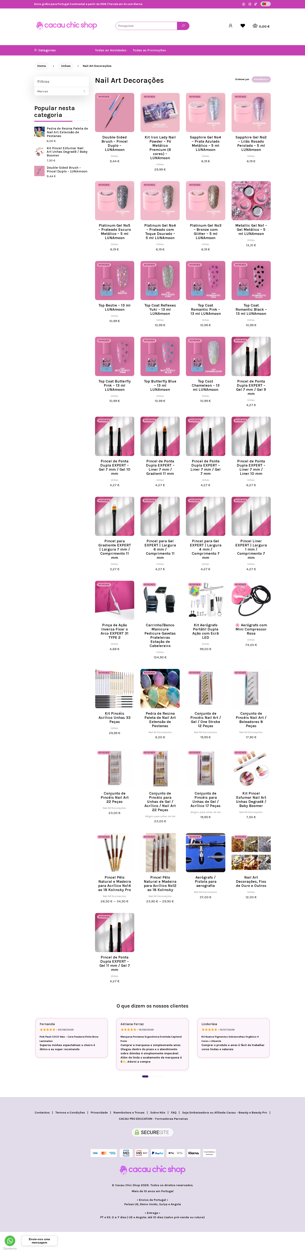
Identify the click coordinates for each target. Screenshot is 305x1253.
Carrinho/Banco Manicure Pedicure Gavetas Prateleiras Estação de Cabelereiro (160, 635)
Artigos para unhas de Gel (160, 816)
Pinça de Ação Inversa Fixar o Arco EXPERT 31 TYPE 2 (114, 631)
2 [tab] (150, 1076)
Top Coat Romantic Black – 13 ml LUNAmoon (251, 309)
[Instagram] (250, 4)
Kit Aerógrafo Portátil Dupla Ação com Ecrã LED (205, 631)
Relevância (260, 79)
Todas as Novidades (111, 50)
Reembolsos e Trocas (128, 1112)
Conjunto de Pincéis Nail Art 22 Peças (115, 797)
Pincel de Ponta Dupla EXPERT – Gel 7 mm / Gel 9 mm (251, 387)
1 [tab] (145, 1076)
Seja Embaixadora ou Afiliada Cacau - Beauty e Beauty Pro (224, 1112)
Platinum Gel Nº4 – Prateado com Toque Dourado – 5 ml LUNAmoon (160, 231)
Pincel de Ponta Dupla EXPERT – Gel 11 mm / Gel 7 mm (114, 963)
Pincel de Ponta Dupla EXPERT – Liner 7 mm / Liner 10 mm (251, 467)
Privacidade (99, 1112)
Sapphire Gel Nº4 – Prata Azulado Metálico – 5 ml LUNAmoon (205, 143)
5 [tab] (160, 1076)
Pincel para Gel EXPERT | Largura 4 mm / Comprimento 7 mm (205, 549)
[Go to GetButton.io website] (10, 1248)
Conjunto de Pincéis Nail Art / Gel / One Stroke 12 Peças (205, 719)
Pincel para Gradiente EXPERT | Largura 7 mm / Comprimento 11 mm (114, 549)
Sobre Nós (157, 1112)
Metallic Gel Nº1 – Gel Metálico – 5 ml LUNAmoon (251, 229)
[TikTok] (255, 4)
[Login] (230, 26)
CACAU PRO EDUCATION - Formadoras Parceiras (153, 1119)
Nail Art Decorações (129, 80)
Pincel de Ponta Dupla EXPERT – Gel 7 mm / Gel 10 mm (114, 467)
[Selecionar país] (265, 3)
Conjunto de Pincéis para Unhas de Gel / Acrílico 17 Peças (205, 799)
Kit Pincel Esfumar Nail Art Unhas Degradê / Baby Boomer (67, 152)
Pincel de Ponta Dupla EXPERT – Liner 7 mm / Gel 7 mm (205, 467)
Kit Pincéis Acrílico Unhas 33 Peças (115, 717)
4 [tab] (157, 1076)
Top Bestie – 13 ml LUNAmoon (115, 307)
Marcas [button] (42, 91)
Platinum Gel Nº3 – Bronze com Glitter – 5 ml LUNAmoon (205, 231)
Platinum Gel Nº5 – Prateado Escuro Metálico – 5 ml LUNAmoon (114, 231)
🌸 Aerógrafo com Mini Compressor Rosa (251, 629)
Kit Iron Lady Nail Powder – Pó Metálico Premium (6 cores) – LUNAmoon (160, 147)
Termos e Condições (70, 1112)
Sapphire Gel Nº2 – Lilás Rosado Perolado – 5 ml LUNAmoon (251, 143)
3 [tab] (153, 1076)
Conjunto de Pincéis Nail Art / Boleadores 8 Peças (251, 719)
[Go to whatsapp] (10, 1241)
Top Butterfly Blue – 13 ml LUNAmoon (160, 385)
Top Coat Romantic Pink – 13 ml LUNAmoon (205, 309)
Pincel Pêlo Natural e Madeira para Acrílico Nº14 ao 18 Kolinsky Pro (114, 883)
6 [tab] (163, 1076)
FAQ (173, 1112)
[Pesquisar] (183, 26)
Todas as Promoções (149, 50)
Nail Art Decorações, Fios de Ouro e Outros (251, 881)
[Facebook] (243, 4)
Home (41, 66)
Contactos (42, 1112)
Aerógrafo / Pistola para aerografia (205, 881)
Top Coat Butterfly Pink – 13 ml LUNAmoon (115, 385)
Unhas (114, 156)
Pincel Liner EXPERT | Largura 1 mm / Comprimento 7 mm (251, 549)
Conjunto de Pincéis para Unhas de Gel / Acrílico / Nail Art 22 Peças (160, 801)
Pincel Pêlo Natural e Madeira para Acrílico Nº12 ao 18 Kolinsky (160, 883)
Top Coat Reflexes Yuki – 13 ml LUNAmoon (160, 309)
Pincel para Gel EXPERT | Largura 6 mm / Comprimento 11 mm (160, 549)
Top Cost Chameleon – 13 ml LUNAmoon (206, 385)
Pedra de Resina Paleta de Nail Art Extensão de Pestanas (67, 132)
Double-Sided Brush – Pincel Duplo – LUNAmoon (67, 169)
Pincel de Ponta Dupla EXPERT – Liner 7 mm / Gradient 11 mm (160, 467)
